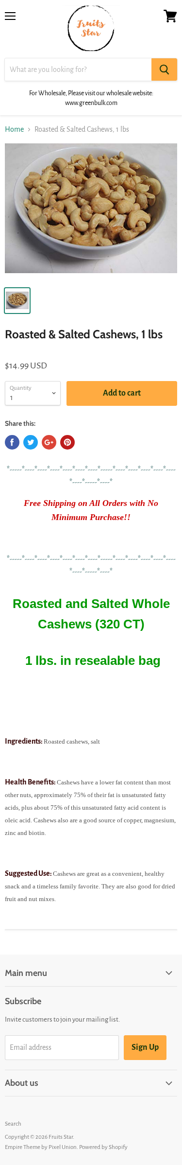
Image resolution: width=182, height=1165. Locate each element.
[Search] (164, 69)
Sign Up (145, 1047)
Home (14, 129)
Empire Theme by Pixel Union (41, 1147)
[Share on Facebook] (12, 442)
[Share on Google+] (49, 442)
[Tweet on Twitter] (30, 442)
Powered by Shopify (103, 1147)
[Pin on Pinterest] (67, 442)
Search (13, 1124)
